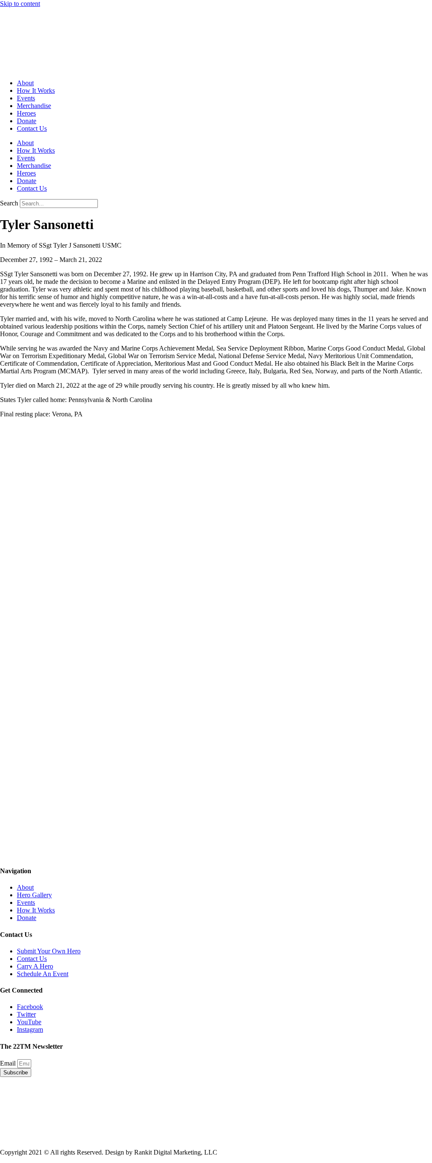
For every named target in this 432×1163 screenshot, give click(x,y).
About (25, 82)
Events (26, 98)
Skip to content (20, 3)
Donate (26, 120)
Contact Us (32, 128)
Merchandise (34, 105)
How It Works (36, 90)
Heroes (26, 113)
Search (9, 203)
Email (8, 1063)
